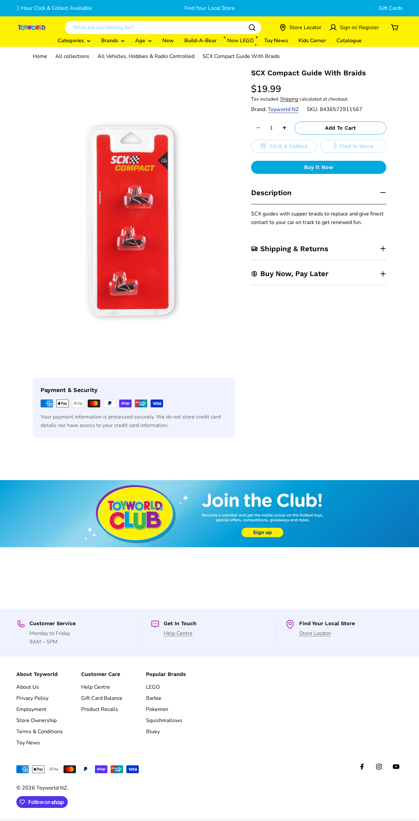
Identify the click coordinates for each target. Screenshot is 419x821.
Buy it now (319, 167)
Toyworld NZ (283, 109)
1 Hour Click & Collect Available (54, 8)
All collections (72, 56)
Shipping (289, 98)
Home (40, 56)
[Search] (252, 27)
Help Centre (178, 633)
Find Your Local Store (209, 8)
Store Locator (315, 633)
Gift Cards (391, 8)
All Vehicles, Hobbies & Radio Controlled (146, 56)
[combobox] (163, 27)
